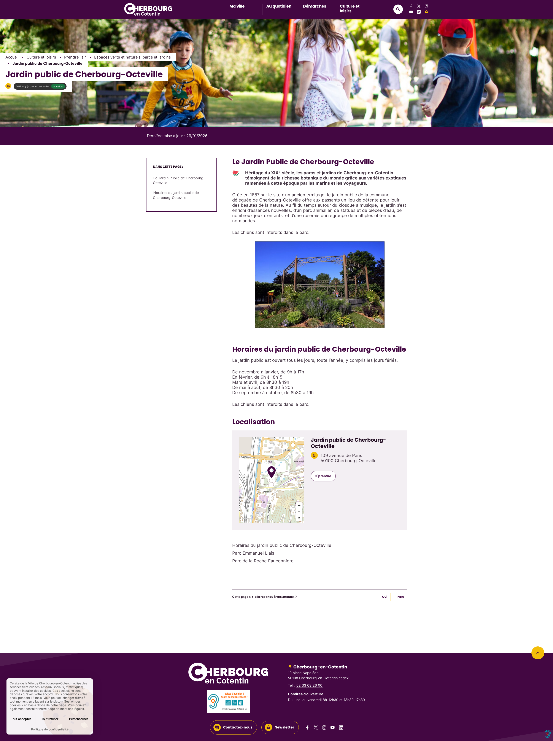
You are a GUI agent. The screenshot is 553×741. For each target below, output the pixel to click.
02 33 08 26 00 (309, 685)
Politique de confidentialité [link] (49, 729)
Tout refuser (49, 719)
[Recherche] (398, 9)
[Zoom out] (299, 512)
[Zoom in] (299, 505)
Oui (384, 597)
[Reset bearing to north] (299, 518)
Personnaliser (78, 719)
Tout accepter (21, 719)
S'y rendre (323, 476)
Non (400, 597)
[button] (8, 86)
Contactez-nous (238, 727)
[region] (271, 480)
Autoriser (58, 86)
